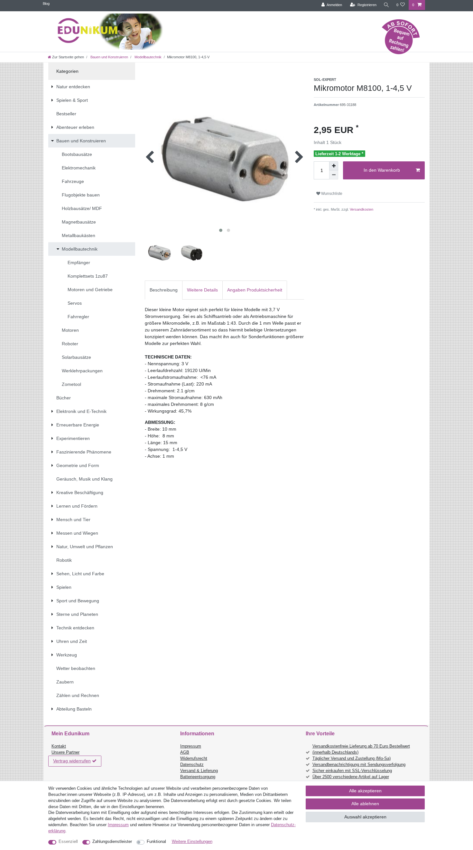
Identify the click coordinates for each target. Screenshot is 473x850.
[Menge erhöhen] (333, 165)
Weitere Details (202, 289)
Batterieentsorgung (197, 777)
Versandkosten (361, 209)
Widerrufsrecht (193, 758)
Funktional (156, 841)
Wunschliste (331, 193)
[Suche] (386, 5)
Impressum (190, 746)
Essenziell (68, 841)
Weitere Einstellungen (192, 841)
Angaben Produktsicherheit (254, 289)
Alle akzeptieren (365, 790)
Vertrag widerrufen (72, 760)
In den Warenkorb (382, 170)
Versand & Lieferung (199, 771)
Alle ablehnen (365, 803)
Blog (46, 3)
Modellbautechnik (148, 57)
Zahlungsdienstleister (112, 841)
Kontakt (58, 746)
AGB (184, 752)
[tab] (163, 290)
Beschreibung (164, 289)
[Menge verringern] (333, 174)
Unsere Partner (65, 752)
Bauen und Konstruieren (108, 57)
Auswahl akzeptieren (365, 816)
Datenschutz (192, 764)
